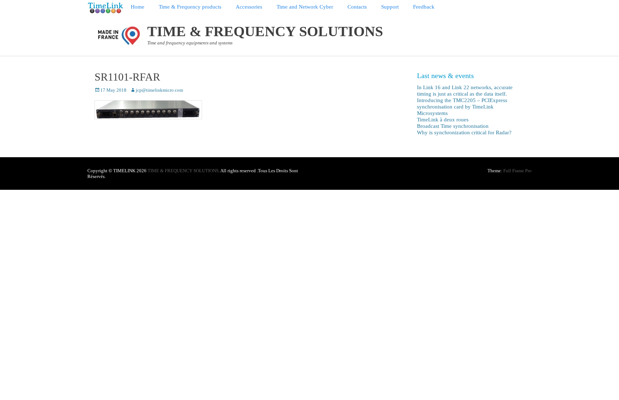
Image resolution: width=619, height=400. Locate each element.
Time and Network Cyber (305, 7)
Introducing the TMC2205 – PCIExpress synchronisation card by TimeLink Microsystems (462, 106)
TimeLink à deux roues (443, 119)
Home (137, 7)
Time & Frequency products (190, 7)
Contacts (357, 7)
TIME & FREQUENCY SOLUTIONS (265, 31)
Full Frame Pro (517, 170)
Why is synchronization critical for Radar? (464, 132)
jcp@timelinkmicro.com (159, 90)
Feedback (424, 7)
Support (390, 7)
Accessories (249, 7)
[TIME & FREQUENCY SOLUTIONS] (105, 8)
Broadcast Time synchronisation (453, 126)
